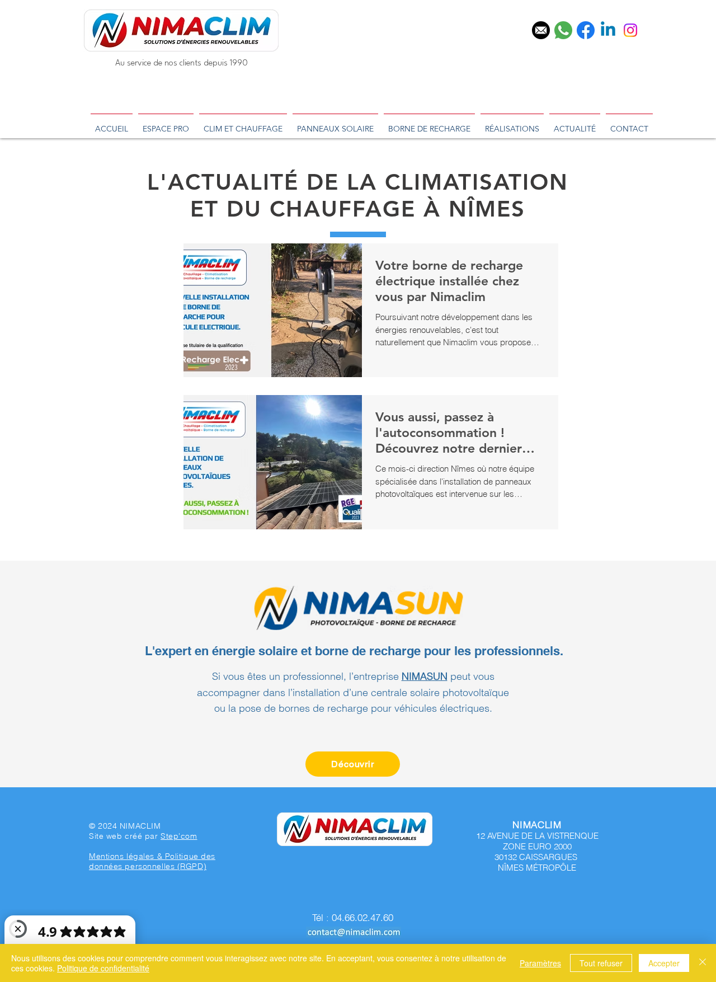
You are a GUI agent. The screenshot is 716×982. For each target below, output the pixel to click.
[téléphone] (563, 30)
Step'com (179, 836)
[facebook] (586, 30)
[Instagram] (630, 30)
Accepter (664, 963)
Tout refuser (601, 963)
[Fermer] (702, 963)
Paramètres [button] (540, 963)
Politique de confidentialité (103, 968)
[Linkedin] (608, 30)
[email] (541, 30)
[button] (653, 859)
